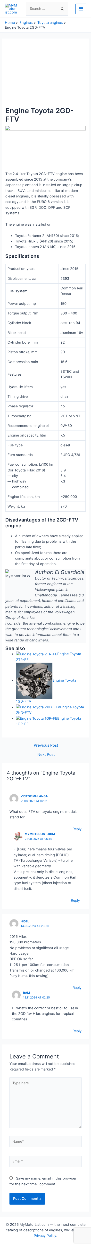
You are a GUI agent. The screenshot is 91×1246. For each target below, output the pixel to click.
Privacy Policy (45, 1235)
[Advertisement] (45, 75)
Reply (77, 829)
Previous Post (46, 745)
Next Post (46, 755)
